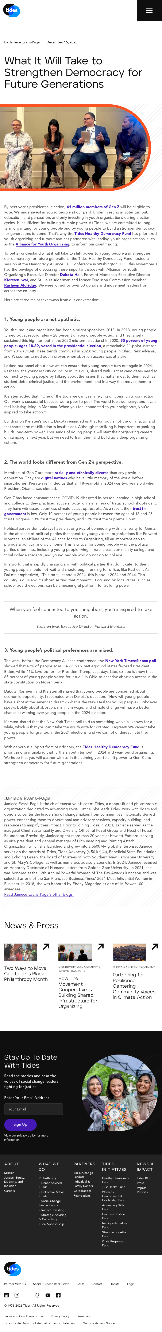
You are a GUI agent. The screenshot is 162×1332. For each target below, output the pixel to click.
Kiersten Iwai (16, 280)
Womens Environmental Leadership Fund (113, 1196)
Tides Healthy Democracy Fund (102, 234)
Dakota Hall (71, 275)
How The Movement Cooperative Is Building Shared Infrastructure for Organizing (77, 992)
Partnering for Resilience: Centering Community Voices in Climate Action (134, 986)
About (11, 1164)
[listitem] (81, 846)
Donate (115, 1284)
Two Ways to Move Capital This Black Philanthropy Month (26, 974)
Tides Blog (144, 1178)
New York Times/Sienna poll (130, 661)
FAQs (80, 1284)
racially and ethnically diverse (81, 473)
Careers (9, 1190)
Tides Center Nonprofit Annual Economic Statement (40, 1323)
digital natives (54, 478)
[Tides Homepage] (11, 10)
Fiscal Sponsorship (51, 1224)
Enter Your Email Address (26, 1098)
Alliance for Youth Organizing (42, 244)
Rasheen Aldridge (20, 285)
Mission (9, 1172)
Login (131, 1284)
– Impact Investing (51, 1210)
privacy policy (26, 1135)
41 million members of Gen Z (93, 207)
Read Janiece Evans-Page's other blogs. (39, 895)
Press (140, 1183)
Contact (97, 1284)
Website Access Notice (99, 1323)
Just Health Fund (114, 1187)
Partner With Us (15, 1284)
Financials (83, 1316)
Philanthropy (47, 1178)
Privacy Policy (60, 1316)
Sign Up (20, 1125)
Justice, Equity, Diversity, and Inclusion (14, 1182)
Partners (85, 1164)
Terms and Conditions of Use (23, 1316)
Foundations (82, 1195)
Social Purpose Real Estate (51, 1284)
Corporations (82, 1190)
